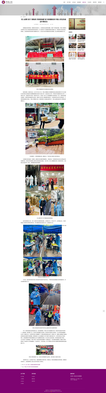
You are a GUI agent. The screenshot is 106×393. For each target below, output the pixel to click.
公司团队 (22, 383)
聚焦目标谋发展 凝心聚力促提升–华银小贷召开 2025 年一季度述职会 (81, 50)
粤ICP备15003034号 (47, 391)
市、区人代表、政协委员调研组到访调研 (32, 364)
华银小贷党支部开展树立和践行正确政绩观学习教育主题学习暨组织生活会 (72, 50)
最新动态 (84, 2)
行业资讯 (89, 2)
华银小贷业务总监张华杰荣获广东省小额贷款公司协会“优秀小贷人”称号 (72, 58)
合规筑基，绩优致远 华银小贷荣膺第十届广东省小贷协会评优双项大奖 (81, 58)
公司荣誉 (22, 378)
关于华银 (68, 2)
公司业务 (74, 2)
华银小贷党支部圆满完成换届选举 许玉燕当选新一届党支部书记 (81, 41)
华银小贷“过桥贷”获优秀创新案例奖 (31, 366)
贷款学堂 (94, 2)
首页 (64, 2)
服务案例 (79, 2)
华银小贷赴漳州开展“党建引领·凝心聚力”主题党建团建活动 (72, 41)
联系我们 (100, 2)
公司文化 (22, 381)
